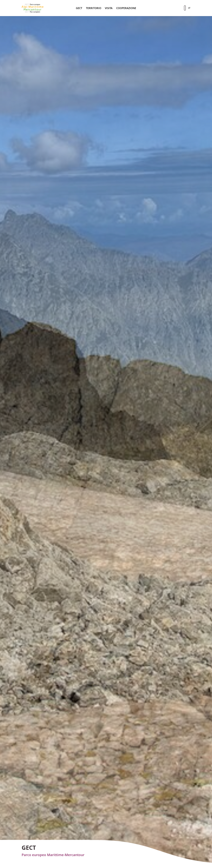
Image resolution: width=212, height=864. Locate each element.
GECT (79, 8)
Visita (108, 8)
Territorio (93, 8)
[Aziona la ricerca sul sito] (185, 7)
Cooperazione (126, 8)
